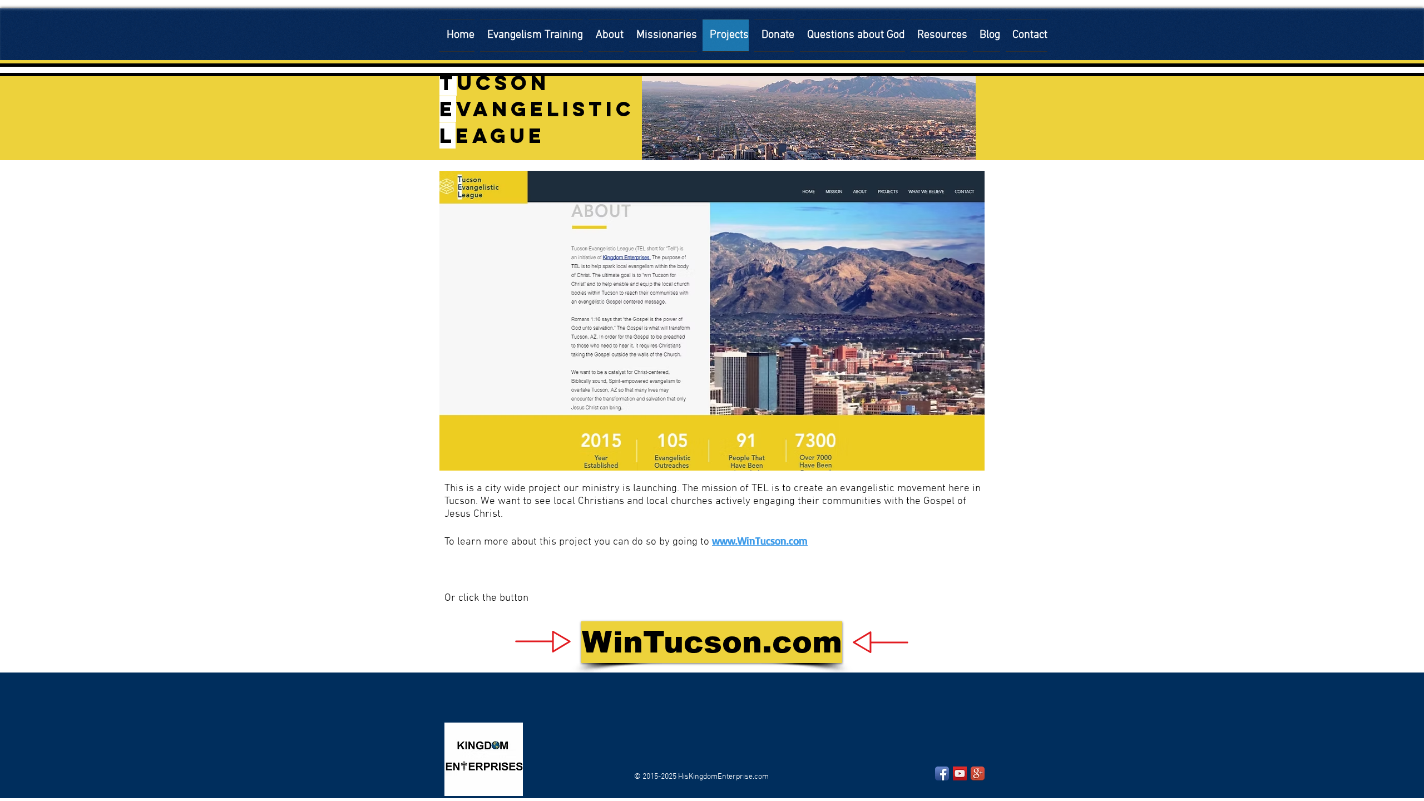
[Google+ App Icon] (978, 773)
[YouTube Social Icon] (960, 773)
